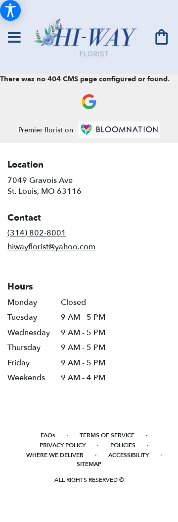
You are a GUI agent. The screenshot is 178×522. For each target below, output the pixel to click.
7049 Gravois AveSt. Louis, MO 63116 (44, 186)
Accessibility (128, 455)
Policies (122, 445)
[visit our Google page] (89, 101)
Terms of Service (107, 435)
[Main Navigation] (14, 38)
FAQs (48, 435)
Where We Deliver (55, 455)
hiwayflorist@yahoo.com (51, 246)
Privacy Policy (63, 445)
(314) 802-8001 (36, 233)
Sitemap (89, 464)
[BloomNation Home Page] (119, 129)
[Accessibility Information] (10, 10)
